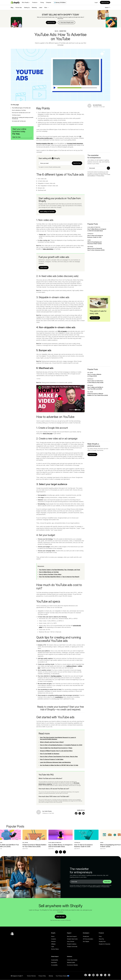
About (52, 936)
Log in (96, 2)
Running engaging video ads (44, 143)
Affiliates (53, 944)
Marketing (34, 7)
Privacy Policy (100, 175)
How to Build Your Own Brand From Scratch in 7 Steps (56, 748)
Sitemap (51, 976)
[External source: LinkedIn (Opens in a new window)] (105, 975)
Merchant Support (72, 936)
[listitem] (60, 839)
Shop (100, 936)
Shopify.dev (86, 936)
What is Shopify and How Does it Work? (52, 742)
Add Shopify (92, 454)
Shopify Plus (102, 941)
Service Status (55, 949)
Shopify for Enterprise (104, 944)
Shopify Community (72, 946)
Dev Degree (86, 941)
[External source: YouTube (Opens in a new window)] (93, 975)
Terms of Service (31, 976)
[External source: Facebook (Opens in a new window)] (85, 975)
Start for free (105, 2)
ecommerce (59, 697)
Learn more (43, 267)
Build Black (54, 962)
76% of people (62, 331)
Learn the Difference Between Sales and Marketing (55, 762)
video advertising (48, 249)
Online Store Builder (72, 960)
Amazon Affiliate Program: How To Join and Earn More (56, 750)
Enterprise (48, 2)
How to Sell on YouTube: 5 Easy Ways (50, 574)
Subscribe (107, 881)
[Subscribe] (108, 168)
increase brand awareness (75, 143)
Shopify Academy (71, 944)
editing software (72, 666)
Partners (53, 941)
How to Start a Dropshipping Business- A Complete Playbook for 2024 (61, 745)
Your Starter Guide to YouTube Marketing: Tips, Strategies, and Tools (59, 569)
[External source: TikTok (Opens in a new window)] (101, 975)
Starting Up (27, 7)
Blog (12, 7)
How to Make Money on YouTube (49, 572)
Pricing (42, 2)
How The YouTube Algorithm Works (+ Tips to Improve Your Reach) (59, 576)
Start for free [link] (77, 163)
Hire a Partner (70, 941)
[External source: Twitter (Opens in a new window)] (89, 975)
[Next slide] (64, 851)
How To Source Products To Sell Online (51, 759)
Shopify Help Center (72, 939)
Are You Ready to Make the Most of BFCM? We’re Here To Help (59, 765)
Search (107, 7)
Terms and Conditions (94, 886)
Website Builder (71, 962)
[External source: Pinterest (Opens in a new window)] (109, 975)
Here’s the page (47, 433)
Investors (53, 939)
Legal (52, 946)
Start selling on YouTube (47, 211)
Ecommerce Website (72, 965)
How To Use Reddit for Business (49, 753)
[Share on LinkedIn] (83, 813)
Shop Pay (101, 939)
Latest (40, 7)
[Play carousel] (60, 851)
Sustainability (54, 960)
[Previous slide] (56, 851)
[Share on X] (79, 813)
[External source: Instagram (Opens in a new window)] (97, 975)
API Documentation (88, 939)
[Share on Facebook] (76, 813)
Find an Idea (18, 7)
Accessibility (54, 965)
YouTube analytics (56, 676)
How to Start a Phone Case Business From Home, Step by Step (59, 756)
